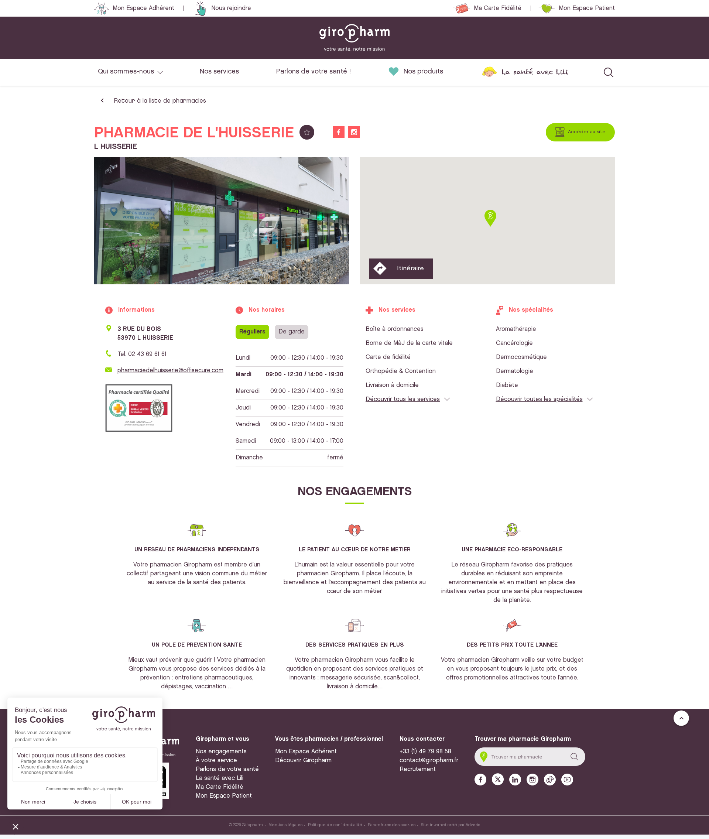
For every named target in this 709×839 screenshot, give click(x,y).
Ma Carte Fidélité (497, 8)
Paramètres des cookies (391, 825)
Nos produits (423, 72)
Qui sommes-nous (126, 72)
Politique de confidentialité (335, 825)
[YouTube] (567, 779)
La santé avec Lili (535, 72)
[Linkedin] (515, 779)
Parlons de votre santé (227, 769)
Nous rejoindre (231, 8)
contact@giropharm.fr (429, 760)
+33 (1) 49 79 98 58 (425, 751)
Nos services (219, 72)
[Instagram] (532, 779)
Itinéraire (410, 268)
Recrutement (418, 769)
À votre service (216, 760)
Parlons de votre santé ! (313, 72)
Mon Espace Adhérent (143, 8)
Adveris (473, 825)
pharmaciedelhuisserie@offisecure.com (170, 370)
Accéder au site (587, 132)
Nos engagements (221, 751)
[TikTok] (550, 779)
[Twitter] (498, 779)
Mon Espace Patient (587, 8)
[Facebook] (480, 779)
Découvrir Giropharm (303, 760)
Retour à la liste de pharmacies (160, 101)
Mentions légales (285, 825)
